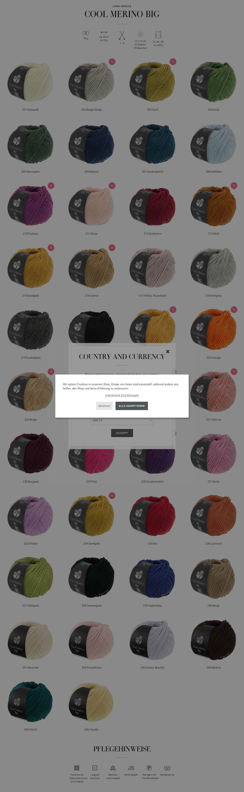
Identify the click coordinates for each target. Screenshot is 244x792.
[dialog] (122, 396)
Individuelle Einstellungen (122, 395)
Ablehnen (104, 405)
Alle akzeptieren (132, 405)
